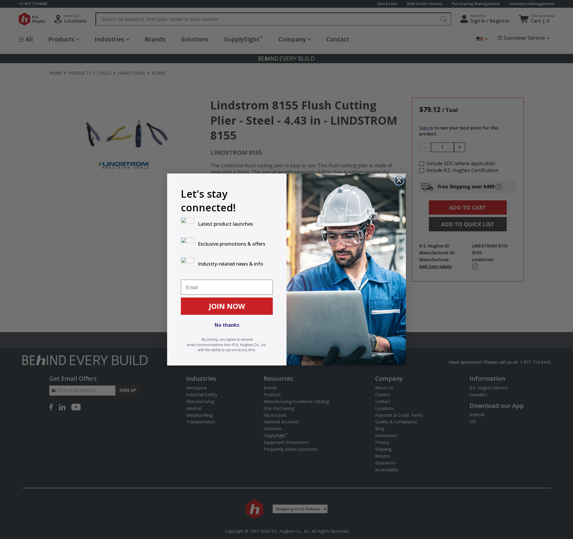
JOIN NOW (227, 306)
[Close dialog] (399, 180)
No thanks (227, 325)
